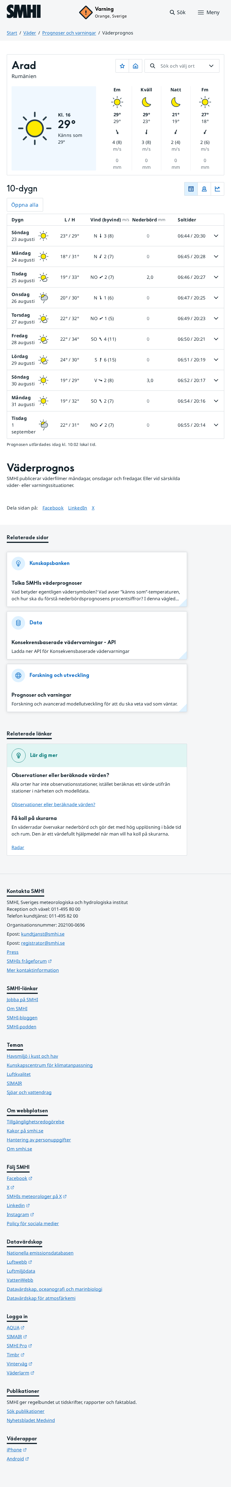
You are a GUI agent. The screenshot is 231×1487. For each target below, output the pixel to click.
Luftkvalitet (19, 1074)
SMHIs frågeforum (57, 961)
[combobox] (182, 65)
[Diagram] (217, 189)
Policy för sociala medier (33, 1223)
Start (12, 33)
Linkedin (46, 1205)
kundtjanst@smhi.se (43, 934)
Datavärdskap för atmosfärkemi (41, 1298)
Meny (212, 12)
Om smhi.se (19, 1149)
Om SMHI (17, 1008)
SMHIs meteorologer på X (64, 1196)
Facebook (53, 507)
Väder (29, 33)
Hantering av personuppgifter (39, 1140)
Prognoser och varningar (69, 33)
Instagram (48, 1214)
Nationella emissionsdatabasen (40, 1253)
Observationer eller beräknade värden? (53, 804)
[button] (177, 12)
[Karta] (204, 189)
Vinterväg (47, 1363)
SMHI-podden (21, 1027)
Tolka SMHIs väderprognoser (47, 583)
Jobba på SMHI (22, 999)
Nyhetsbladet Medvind (31, 1420)
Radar (18, 847)
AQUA (43, 1327)
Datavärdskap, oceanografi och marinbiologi (54, 1289)
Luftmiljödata (21, 1271)
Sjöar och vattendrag (29, 1092)
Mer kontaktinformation (33, 970)
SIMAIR (14, 1083)
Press (13, 952)
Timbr (43, 1354)
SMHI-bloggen (22, 1018)
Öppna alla (25, 204)
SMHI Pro (47, 1345)
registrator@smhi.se (43, 943)
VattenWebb (20, 1280)
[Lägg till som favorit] (122, 66)
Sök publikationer (26, 1411)
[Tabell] (191, 189)
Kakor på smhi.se (25, 1131)
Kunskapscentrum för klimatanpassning (50, 1065)
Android (45, 1458)
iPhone (44, 1449)
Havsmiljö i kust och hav (32, 1056)
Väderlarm (48, 1372)
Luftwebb (47, 1262)
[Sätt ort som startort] (135, 66)
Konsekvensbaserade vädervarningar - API (64, 642)
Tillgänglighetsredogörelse (35, 1122)
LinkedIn (77, 507)
